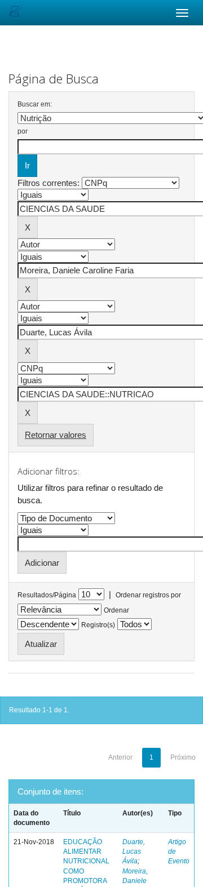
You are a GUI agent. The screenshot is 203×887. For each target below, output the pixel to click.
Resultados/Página (46, 595)
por (22, 131)
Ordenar (116, 610)
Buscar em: (34, 104)
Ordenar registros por (148, 595)
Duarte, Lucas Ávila (133, 851)
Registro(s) (98, 625)
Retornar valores (55, 435)
